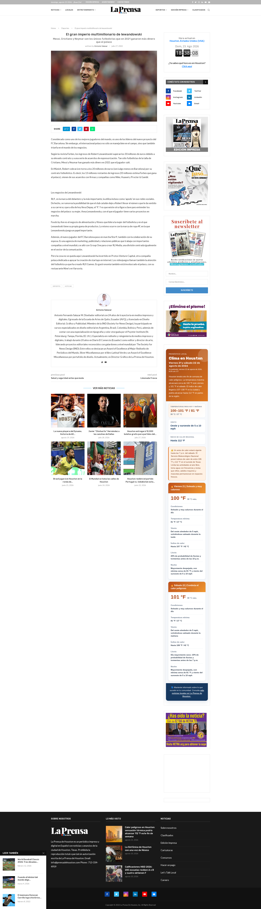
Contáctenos (123, 2)
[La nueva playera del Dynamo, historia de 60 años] (68, 410)
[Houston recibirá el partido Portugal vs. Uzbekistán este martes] (140, 458)
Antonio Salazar (101, 46)
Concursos (166, 857)
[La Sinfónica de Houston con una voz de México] (114, 854)
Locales (69, 10)
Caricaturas (167, 850)
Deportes (160, 10)
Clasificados (198, 10)
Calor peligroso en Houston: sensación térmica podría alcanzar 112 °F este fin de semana (140, 832)
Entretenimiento (85, 10)
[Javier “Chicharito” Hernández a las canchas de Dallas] (104, 410)
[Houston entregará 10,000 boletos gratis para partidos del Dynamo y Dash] (140, 410)
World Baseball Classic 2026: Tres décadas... (28, 860)
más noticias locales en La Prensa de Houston (188, 693)
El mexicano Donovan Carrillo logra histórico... (29, 896)
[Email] (209, 2)
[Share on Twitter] (80, 129)
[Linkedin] (202, 2)
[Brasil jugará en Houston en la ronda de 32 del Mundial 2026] (68, 458)
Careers (165, 880)
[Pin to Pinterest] (86, 129)
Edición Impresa (92, 2)
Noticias (55, 10)
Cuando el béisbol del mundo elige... (28, 878)
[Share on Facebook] (74, 129)
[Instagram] (199, 2)
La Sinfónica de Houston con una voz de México (138, 848)
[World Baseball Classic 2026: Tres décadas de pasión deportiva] (9, 864)
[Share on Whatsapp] (92, 129)
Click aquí (187, 66)
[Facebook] (192, 2)
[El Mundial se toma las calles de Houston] (104, 458)
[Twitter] (195, 2)
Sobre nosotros (168, 827)
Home (53, 28)
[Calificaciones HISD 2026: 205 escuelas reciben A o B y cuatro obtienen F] (114, 873)
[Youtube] (205, 2)
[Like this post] (67, 129)
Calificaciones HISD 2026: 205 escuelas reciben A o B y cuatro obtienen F (139, 870)
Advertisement (108, 2)
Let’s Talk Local (168, 872)
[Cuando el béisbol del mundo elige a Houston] (9, 882)
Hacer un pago (168, 865)
